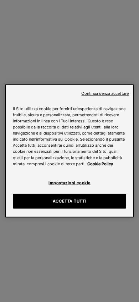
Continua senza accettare (105, 93)
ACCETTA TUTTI (69, 200)
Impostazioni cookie (69, 182)
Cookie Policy (100, 163)
